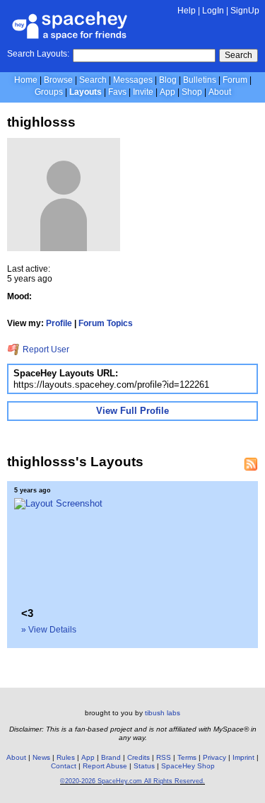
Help (186, 11)
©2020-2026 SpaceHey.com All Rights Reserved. (132, 781)
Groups (49, 92)
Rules (66, 757)
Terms (186, 757)
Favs (117, 92)
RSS (163, 757)
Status (144, 766)
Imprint (243, 757)
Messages (133, 80)
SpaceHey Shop (188, 766)
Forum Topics (105, 323)
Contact (63, 766)
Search (238, 55)
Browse (58, 80)
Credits (138, 757)
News (41, 757)
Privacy (214, 757)
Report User (44, 349)
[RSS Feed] (251, 464)
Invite (143, 92)
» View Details (48, 630)
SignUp (244, 11)
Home (25, 80)
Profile (59, 323)
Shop (192, 92)
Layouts (85, 92)
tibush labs (162, 713)
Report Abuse (105, 766)
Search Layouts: (38, 54)
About (219, 92)
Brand (111, 757)
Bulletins (199, 80)
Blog (168, 80)
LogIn (213, 11)
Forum (235, 80)
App (167, 92)
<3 (27, 613)
